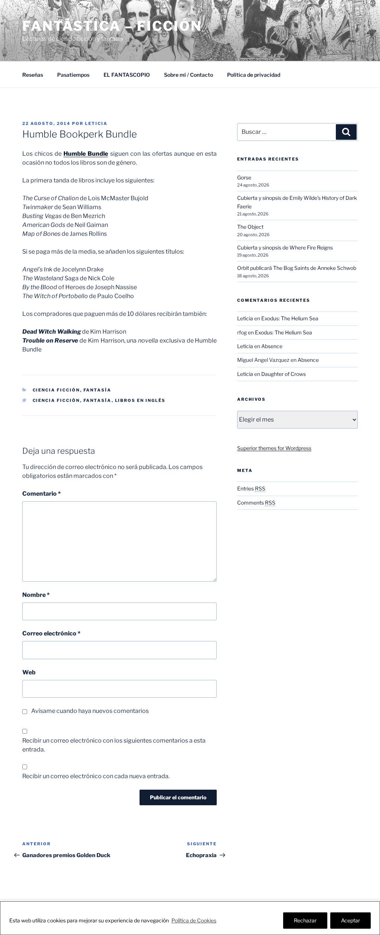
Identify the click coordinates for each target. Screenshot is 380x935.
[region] (190, 918)
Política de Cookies (193, 920)
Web (29, 672)
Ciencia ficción (56, 400)
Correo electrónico (51, 633)
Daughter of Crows (283, 374)
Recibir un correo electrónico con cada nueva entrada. (96, 776)
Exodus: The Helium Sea (289, 318)
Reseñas (32, 75)
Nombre (36, 594)
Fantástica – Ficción (112, 26)
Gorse (244, 177)
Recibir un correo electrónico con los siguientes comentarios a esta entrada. (114, 745)
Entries (251, 488)
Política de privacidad (253, 75)
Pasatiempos (73, 75)
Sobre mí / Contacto (188, 75)
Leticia (96, 123)
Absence (271, 346)
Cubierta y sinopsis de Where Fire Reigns (285, 247)
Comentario (41, 493)
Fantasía (97, 390)
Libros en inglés (140, 400)
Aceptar (350, 920)
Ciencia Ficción (56, 390)
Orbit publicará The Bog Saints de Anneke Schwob (296, 268)
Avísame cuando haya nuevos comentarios (90, 710)
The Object (250, 227)
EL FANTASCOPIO (127, 75)
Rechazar (305, 920)
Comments (256, 502)
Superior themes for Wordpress (274, 448)
